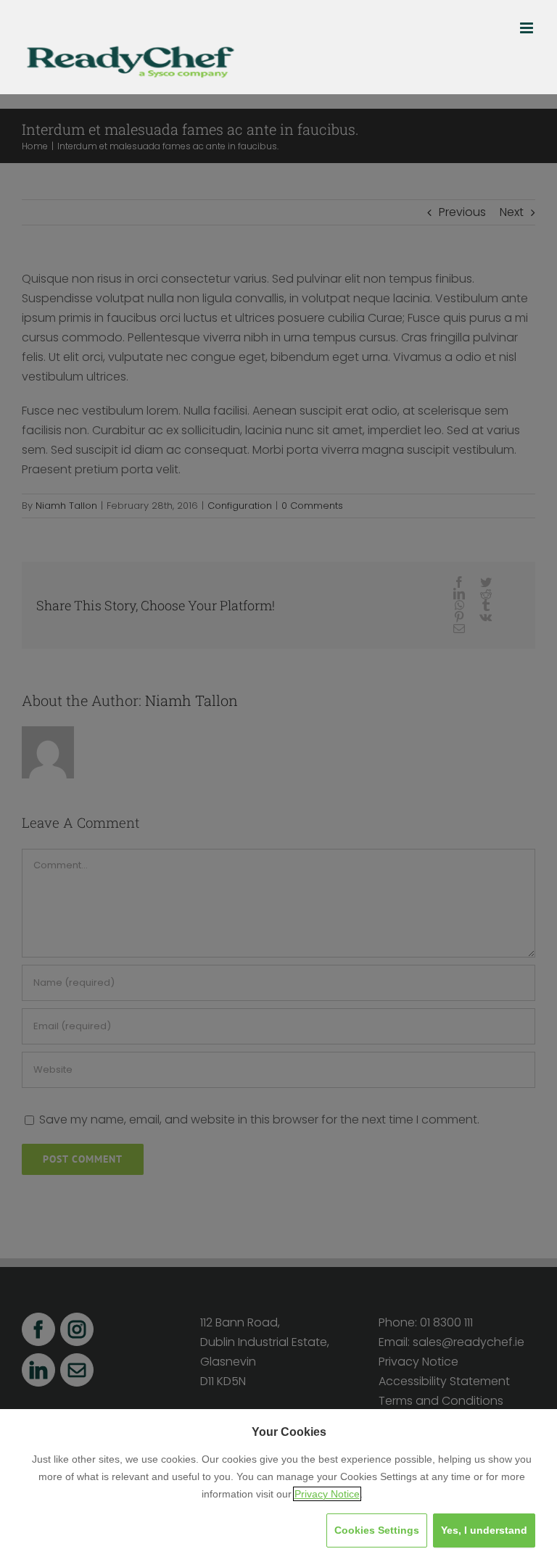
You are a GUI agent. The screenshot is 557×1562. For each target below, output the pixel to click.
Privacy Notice (327, 1494)
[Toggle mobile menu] (527, 28)
